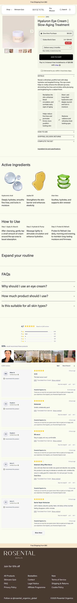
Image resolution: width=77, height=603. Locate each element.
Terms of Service (59, 580)
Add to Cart (56, 57)
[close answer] (74, 76)
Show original (56, 380)
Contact (31, 580)
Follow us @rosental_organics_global (20, 598)
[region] (38, 356)
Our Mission (52, 10)
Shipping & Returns (60, 584)
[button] (7, 51)
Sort (58, 366)
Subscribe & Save (49, 40)
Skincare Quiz (19, 9)
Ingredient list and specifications (49, 149)
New (54, 576)
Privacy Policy (10, 587)
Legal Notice (33, 584)
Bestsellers (32, 576)
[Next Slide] (73, 356)
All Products (9, 576)
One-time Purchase (50, 33)
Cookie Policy (58, 587)
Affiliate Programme (36, 587)
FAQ (6, 584)
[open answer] (74, 132)
